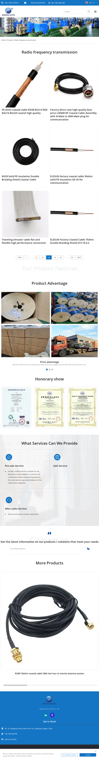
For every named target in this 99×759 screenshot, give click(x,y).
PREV (20, 257)
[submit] (86, 548)
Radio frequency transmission (25, 40)
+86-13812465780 (58, 3)
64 (55, 257)
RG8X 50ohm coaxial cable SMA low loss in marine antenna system (49, 673)
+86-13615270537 (12, 3)
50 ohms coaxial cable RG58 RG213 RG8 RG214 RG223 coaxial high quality (24, 111)
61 (37, 257)
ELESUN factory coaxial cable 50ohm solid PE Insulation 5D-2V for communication (71, 179)
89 (72, 257)
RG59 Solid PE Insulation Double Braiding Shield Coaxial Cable (20, 178)
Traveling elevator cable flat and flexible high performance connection (24, 241)
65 (61, 257)
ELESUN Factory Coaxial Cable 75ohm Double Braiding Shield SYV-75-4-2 (72, 241)
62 (43, 257)
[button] (47, 369)
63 (49, 257)
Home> (4, 40)
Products (10, 40)
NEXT (79, 257)
